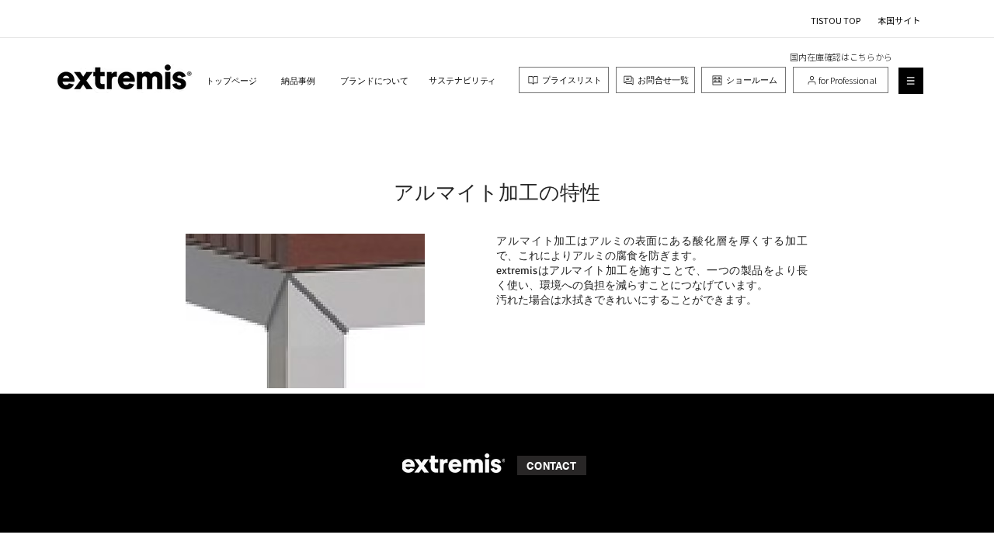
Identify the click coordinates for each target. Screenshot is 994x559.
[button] (910, 81)
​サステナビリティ (462, 80)
